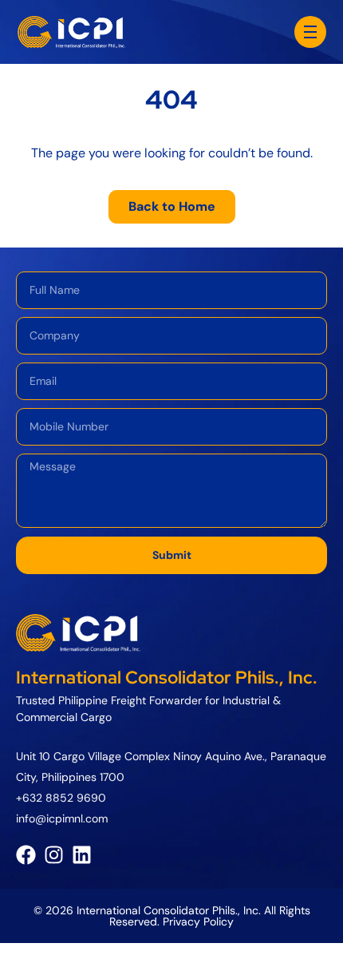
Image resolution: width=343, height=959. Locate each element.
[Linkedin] (82, 855)
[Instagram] (54, 855)
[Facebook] (26, 855)
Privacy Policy (198, 921)
